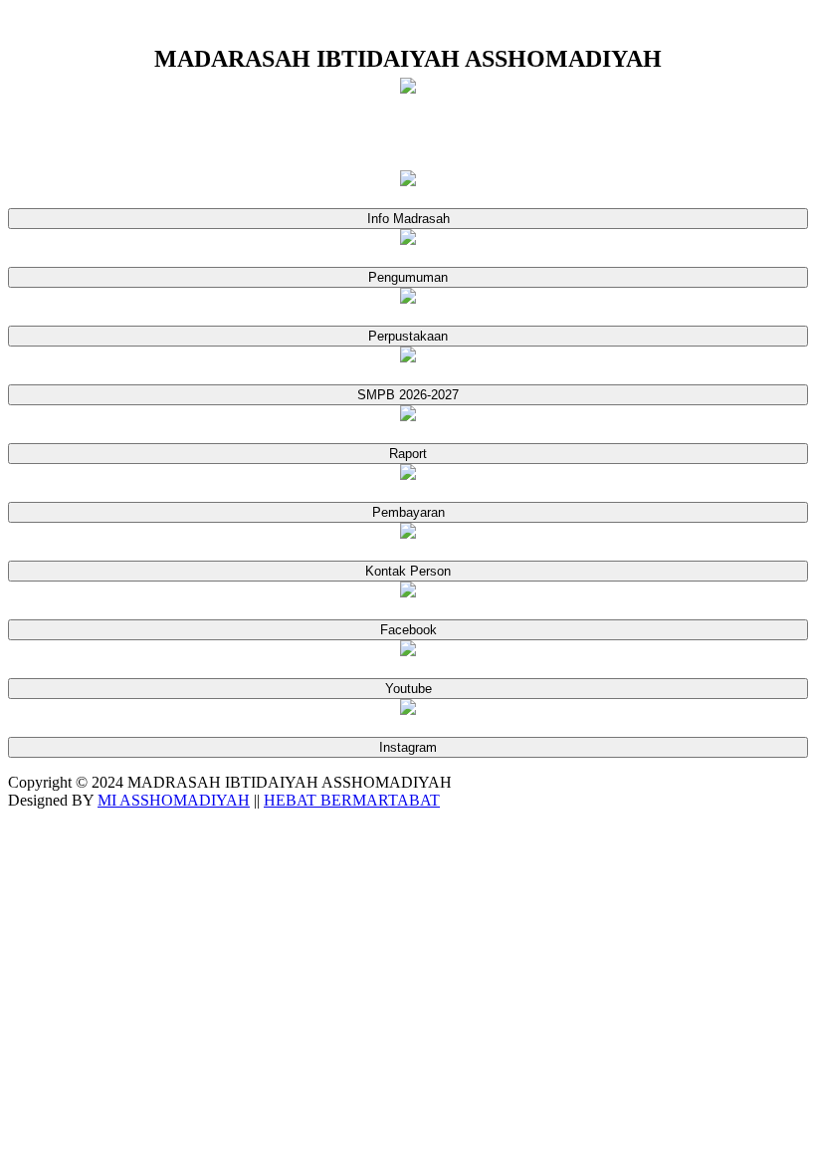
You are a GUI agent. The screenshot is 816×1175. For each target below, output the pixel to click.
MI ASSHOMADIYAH (174, 800)
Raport (408, 453)
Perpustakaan (408, 336)
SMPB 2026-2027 (408, 394)
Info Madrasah (408, 218)
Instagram (408, 747)
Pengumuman (408, 277)
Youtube (408, 688)
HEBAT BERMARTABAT (352, 800)
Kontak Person (408, 571)
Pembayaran (408, 512)
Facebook (408, 629)
